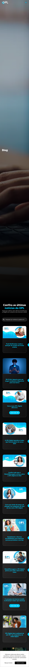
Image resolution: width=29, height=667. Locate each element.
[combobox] (14, 319)
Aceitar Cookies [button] (20, 662)
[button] (26, 2)
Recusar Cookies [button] (8, 662)
